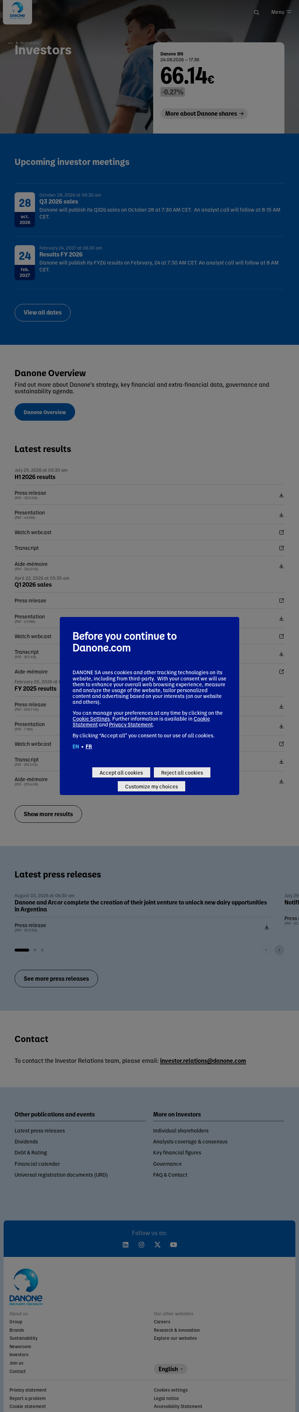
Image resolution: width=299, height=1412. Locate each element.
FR (89, 746)
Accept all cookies (121, 772)
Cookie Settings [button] (91, 718)
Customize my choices (151, 786)
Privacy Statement (131, 724)
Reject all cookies (182, 772)
